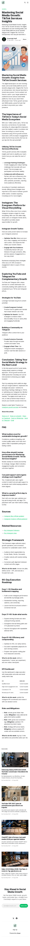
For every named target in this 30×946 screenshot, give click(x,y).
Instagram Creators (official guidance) (15, 519)
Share (24, 39)
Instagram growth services (10, 407)
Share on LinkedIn (15, 416)
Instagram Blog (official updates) (14, 516)
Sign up (15, 929)
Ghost (18, 933)
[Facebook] (16, 918)
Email (12, 420)
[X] (13, 918)
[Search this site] (25, 2)
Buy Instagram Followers (11, 530)
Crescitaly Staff (12, 38)
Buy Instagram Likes (10, 533)
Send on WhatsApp (17, 418)
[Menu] (27, 2)
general (4, 9)
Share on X (5, 416)
